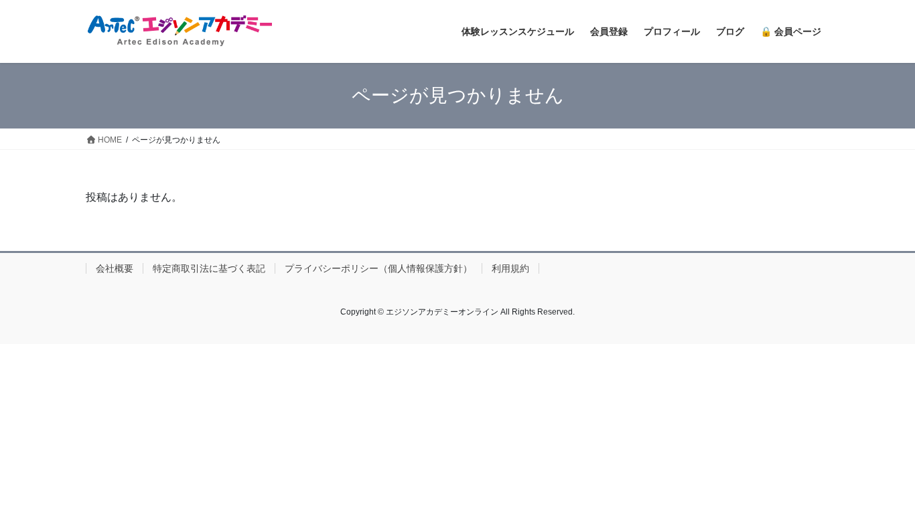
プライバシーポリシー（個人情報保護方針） (378, 268)
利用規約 (510, 268)
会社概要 (114, 268)
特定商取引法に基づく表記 (209, 268)
